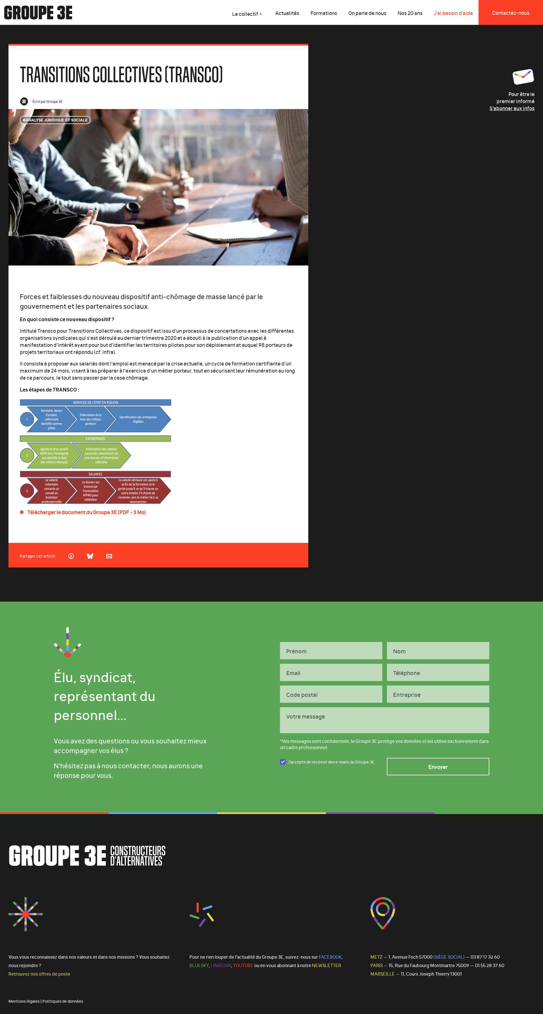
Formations (324, 12)
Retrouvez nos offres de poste (39, 973)
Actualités (287, 12)
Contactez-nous (510, 12)
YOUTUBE (243, 965)
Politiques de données (62, 1001)
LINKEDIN (221, 965)
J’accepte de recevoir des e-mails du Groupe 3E (331, 761)
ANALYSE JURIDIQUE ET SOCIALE (57, 120)
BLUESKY (199, 965)
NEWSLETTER (326, 965)
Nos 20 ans (410, 12)
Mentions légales (24, 1001)
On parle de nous (367, 12)
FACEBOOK (330, 956)
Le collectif (245, 13)
